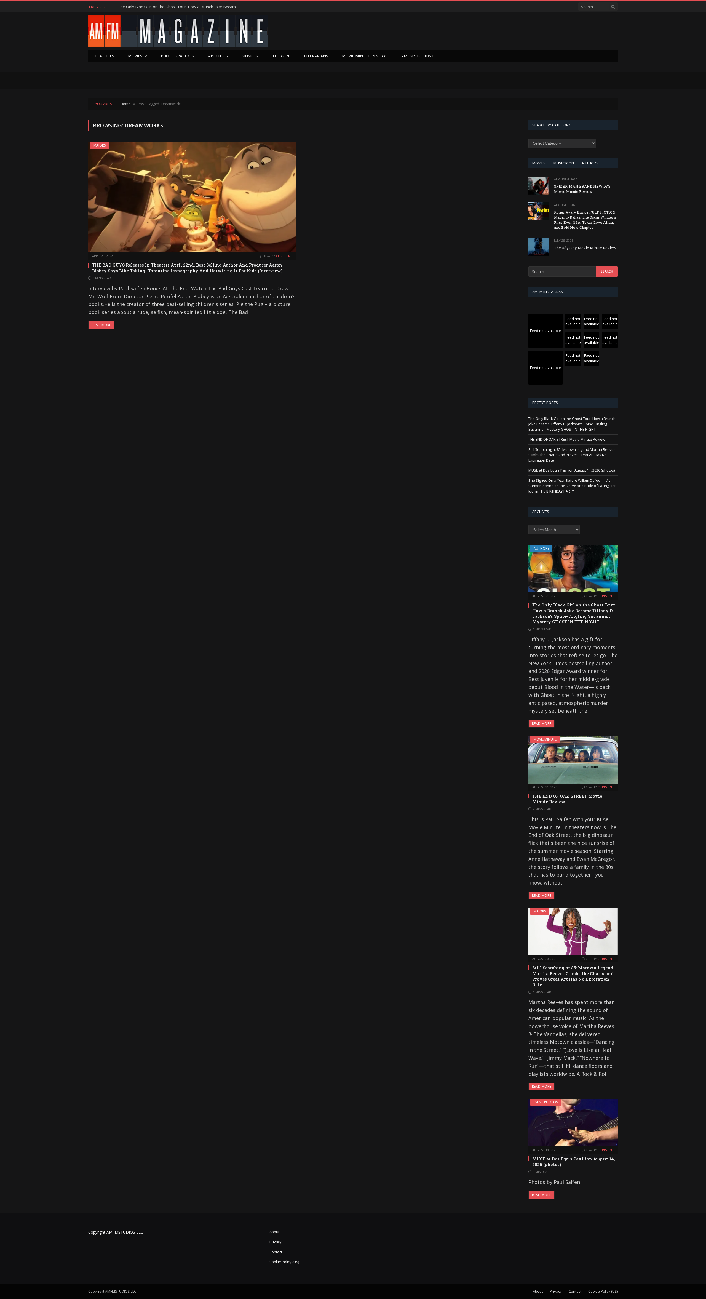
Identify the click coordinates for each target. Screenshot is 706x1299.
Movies (135, 55)
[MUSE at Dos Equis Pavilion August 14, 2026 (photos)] (573, 1122)
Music (248, 55)
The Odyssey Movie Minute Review (585, 247)
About (274, 1231)
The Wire (281, 55)
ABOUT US (218, 55)
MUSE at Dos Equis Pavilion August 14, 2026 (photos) (571, 470)
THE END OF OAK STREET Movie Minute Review (161, 6)
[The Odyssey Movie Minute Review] (538, 247)
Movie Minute (545, 739)
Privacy (275, 1241)
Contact (275, 1251)
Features (104, 55)
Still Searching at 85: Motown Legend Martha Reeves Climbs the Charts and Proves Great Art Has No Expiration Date (572, 455)
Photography (175, 55)
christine (284, 256)
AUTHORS (590, 163)
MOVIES (539, 163)
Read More (101, 325)
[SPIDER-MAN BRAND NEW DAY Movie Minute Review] (538, 186)
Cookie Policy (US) (284, 1261)
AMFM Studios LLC (420, 55)
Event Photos (546, 1102)
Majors (99, 145)
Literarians (316, 55)
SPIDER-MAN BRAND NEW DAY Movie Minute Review (582, 189)
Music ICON (563, 163)
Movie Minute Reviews (364, 55)
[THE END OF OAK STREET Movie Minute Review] (573, 759)
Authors (541, 548)
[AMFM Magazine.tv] (178, 31)
